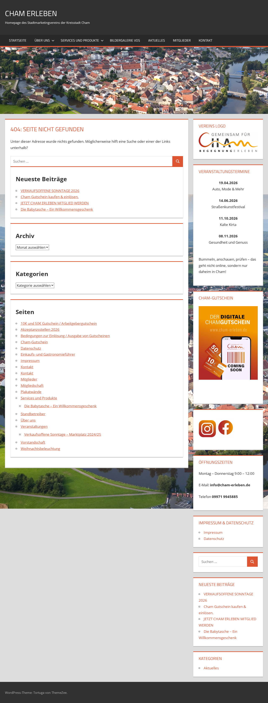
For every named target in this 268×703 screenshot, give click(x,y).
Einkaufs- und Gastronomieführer (48, 354)
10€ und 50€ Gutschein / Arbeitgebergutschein (59, 323)
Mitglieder (182, 40)
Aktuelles (156, 40)
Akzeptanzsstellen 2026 (40, 329)
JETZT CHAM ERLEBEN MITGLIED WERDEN (55, 203)
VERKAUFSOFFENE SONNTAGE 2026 (50, 190)
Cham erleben (31, 13)
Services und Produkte (80, 40)
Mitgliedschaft (32, 385)
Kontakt (205, 40)
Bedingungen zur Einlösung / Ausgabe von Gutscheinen (65, 335)
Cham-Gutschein (34, 342)
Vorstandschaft (33, 442)
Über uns (42, 40)
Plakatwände (31, 391)
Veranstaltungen (34, 426)
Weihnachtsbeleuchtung (40, 448)
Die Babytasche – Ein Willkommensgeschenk (57, 209)
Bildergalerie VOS (125, 40)
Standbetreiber (33, 413)
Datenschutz (31, 348)
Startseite (17, 40)
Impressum (30, 360)
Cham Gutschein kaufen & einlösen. (50, 196)
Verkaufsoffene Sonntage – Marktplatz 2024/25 (62, 434)
